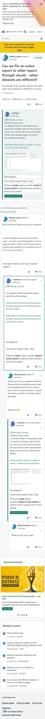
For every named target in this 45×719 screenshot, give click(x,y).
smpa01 (20, 636)
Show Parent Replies (8, 212)
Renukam (23, 686)
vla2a (22, 648)
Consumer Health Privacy (11, 715)
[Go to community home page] (15, 31)
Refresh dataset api (15, 633)
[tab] (21, 615)
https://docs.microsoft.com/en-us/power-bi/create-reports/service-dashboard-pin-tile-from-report (24, 305)
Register (32, 32)
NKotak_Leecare (16, 56)
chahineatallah (23, 661)
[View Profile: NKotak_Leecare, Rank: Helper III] (5, 58)
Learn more (9, 606)
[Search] (25, 31)
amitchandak (10, 224)
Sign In (39, 32)
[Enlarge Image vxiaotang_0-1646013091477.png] (22, 162)
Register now (8, 23)
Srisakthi (23, 673)
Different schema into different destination (20, 668)
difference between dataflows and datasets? (21, 656)
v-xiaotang (15, 113)
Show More (9, 93)
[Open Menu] (41, 38)
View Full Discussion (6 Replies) (15, 208)
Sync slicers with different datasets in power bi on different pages (23, 681)
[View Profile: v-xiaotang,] (7, 114)
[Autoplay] (18, 615)
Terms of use (37, 703)
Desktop (7, 39)
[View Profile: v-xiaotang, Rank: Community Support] (8, 280)
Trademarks (6, 708)
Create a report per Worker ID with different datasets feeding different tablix (24, 644)
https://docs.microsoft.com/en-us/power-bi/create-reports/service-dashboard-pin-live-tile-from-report (24, 318)
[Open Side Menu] (3, 32)
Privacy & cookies (23, 703)
